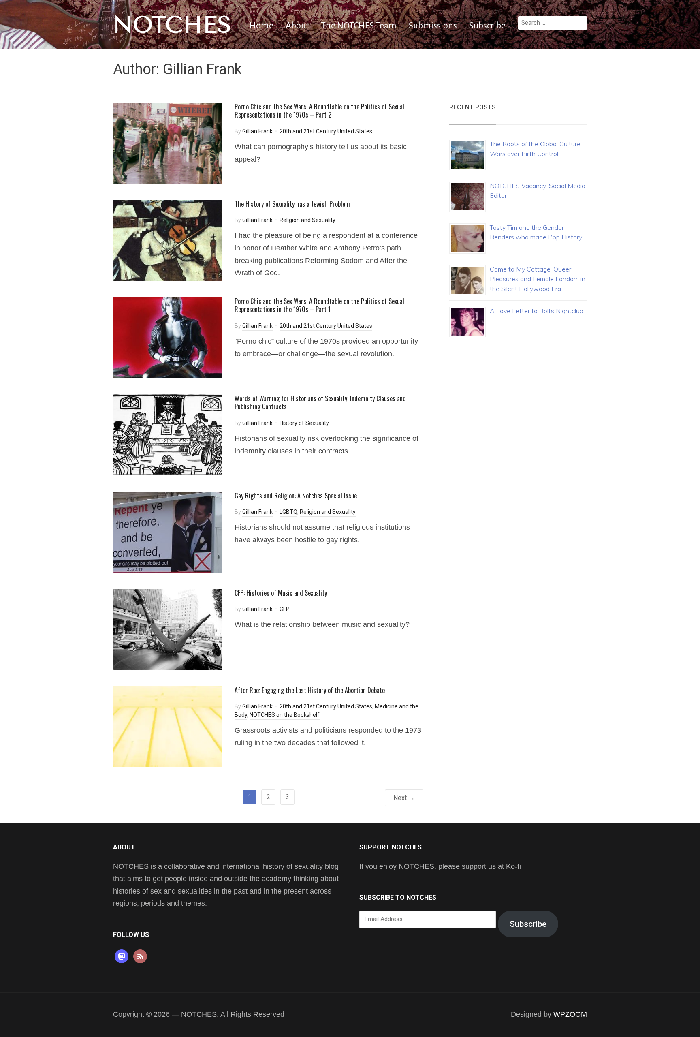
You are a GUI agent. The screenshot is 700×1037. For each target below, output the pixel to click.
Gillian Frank (257, 131)
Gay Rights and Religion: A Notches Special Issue (296, 495)
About (297, 25)
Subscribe (487, 25)
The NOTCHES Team (359, 25)
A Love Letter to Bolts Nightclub (536, 311)
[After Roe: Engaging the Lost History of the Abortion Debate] (167, 726)
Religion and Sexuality (307, 220)
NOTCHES (172, 24)
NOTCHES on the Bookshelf (285, 715)
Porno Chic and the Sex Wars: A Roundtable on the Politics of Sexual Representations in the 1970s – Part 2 (319, 111)
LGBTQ (288, 512)
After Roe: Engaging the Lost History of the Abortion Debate (310, 690)
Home (261, 25)
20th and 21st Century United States (326, 131)
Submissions (433, 25)
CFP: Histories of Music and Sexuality (281, 593)
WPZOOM (570, 1014)
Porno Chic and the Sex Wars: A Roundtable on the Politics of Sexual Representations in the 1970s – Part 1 (319, 305)
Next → (404, 798)
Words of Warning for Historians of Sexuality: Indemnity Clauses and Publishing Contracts (320, 402)
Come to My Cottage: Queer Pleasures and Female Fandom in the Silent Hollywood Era (537, 279)
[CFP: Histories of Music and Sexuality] (167, 629)
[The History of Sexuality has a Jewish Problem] (167, 240)
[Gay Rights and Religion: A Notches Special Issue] (167, 531)
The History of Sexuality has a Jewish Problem (292, 204)
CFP (285, 609)
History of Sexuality (304, 423)
